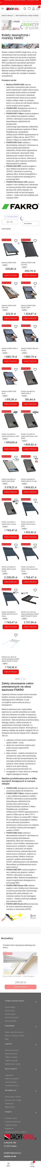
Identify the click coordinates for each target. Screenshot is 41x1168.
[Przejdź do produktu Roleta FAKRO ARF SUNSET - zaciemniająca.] (20, 963)
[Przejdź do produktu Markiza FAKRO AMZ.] (11, 249)
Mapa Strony (10, 1107)
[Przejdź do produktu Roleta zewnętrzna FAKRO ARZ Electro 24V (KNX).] (30, 420)
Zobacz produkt (10, 275)
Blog (6, 1039)
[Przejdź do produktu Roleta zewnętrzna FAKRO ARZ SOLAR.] (11, 465)
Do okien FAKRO (13, 216)
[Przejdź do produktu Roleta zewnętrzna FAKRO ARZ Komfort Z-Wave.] (11, 598)
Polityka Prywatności (13, 1122)
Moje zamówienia (12, 1079)
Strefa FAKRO (10, 1007)
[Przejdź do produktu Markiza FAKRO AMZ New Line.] (11, 292)
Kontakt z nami (11, 1118)
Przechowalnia (10, 1082)
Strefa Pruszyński (11, 1017)
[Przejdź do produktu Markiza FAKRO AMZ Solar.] (11, 378)
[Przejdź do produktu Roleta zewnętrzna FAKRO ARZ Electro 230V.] (11, 420)
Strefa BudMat (10, 1021)
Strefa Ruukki (10, 1014)
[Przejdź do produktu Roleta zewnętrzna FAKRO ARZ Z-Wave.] (11, 508)
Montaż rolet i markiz (13, 1100)
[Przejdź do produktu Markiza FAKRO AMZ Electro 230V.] (30, 292)
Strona (17, 679)
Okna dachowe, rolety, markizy (27, 15)
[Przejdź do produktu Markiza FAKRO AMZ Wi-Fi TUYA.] (30, 335)
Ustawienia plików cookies (15, 1132)
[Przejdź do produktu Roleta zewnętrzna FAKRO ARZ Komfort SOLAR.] (11, 553)
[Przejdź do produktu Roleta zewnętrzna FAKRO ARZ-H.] (30, 378)
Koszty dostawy (11, 1054)
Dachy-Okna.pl (7, 15)
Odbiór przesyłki (11, 1060)
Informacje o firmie (12, 1097)
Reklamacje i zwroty (13, 1064)
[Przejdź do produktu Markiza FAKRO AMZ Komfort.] (30, 249)
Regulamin (9, 1128)
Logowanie (9, 1075)
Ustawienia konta (12, 1085)
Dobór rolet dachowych (14, 1032)
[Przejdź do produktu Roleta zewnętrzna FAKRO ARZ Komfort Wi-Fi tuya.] (30, 553)
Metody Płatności (12, 1050)
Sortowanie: (6, 229)
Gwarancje (9, 1103)
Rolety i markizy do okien (14, 1035)
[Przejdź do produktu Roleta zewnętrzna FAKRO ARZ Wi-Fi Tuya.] (30, 465)
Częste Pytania (11, 1125)
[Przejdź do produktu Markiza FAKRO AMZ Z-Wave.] (11, 335)
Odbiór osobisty (11, 1057)
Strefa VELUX (10, 1011)
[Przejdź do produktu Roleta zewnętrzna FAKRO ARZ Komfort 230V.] (30, 508)
